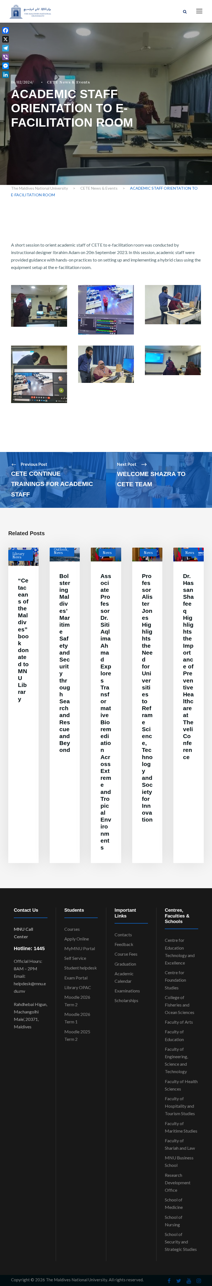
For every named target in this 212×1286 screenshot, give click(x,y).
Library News (18, 555)
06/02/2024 (21, 82)
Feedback (124, 944)
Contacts (123, 934)
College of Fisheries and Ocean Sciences (179, 1005)
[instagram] (199, 1280)
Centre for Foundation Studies (175, 980)
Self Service (75, 958)
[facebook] (169, 1280)
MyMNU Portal (79, 948)
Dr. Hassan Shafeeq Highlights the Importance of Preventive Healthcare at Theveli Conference (188, 666)
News (58, 552)
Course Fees (126, 953)
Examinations (127, 990)
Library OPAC (77, 987)
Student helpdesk (80, 967)
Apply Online (76, 938)
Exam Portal (76, 977)
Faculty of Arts (179, 1021)
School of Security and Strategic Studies (181, 1242)
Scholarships (126, 1000)
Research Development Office (177, 1182)
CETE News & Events (68, 82)
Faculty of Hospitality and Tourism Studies (180, 1106)
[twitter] (178, 1280)
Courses (72, 929)
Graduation (125, 963)
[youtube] (189, 1280)
